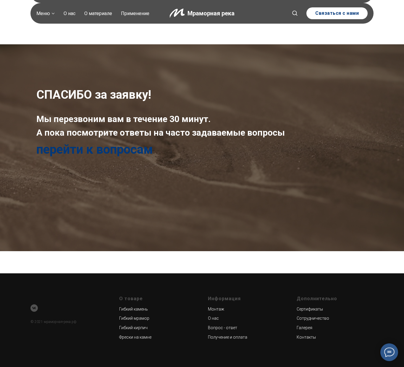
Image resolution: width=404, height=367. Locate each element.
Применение (135, 13)
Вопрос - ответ (222, 327)
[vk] (34, 308)
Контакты (306, 337)
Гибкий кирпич (133, 327)
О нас (69, 13)
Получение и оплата (227, 337)
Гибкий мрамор (134, 318)
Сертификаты (310, 309)
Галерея (304, 327)
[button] (295, 13)
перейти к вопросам (94, 149)
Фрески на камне (135, 337)
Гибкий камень (133, 309)
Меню (43, 13)
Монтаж (216, 309)
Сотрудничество (313, 318)
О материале (98, 13)
